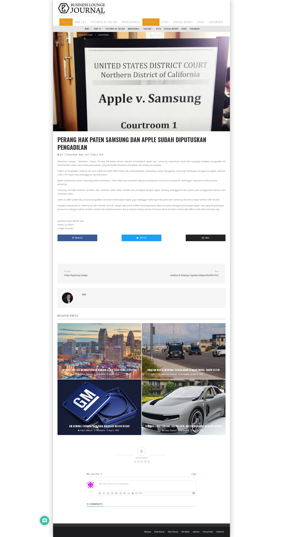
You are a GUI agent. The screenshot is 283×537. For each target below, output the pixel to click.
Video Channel (173, 532)
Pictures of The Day (104, 22)
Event (201, 22)
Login (193, 474)
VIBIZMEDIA (216, 22)
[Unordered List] (120, 493)
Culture (150, 22)
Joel (61, 154)
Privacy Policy (208, 532)
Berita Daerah (159, 532)
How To (79, 22)
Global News (72, 154)
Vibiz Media (185, 532)
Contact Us (220, 532)
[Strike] (112, 493)
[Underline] (108, 493)
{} (137, 493)
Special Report (183, 22)
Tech (87, 154)
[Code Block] (129, 493)
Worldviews (130, 22)
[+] (140, 493)
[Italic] (104, 493)
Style (165, 22)
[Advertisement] (172, 8)
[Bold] (100, 493)
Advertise (196, 532)
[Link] (133, 493)
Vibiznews (147, 532)
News (65, 22)
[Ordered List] (116, 493)
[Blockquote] (124, 493)
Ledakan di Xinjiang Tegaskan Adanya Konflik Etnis (194, 273)
